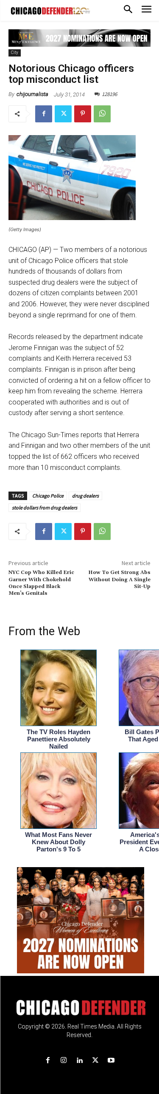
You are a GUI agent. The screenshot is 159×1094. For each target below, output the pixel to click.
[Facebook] (43, 113)
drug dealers (85, 495)
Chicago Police (48, 495)
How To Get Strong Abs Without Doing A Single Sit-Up (119, 579)
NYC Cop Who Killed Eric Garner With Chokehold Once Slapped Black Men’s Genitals (41, 582)
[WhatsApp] (102, 113)
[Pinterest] (82, 113)
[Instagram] (64, 1060)
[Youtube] (111, 1060)
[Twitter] (63, 113)
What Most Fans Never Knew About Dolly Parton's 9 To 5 (58, 842)
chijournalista (32, 94)
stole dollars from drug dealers (44, 507)
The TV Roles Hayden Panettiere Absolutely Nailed (58, 739)
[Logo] (79, 1007)
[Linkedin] (79, 1060)
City (14, 52)
